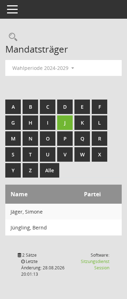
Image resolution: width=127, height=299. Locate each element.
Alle (49, 170)
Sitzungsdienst (95, 264)
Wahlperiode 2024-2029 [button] (41, 68)
